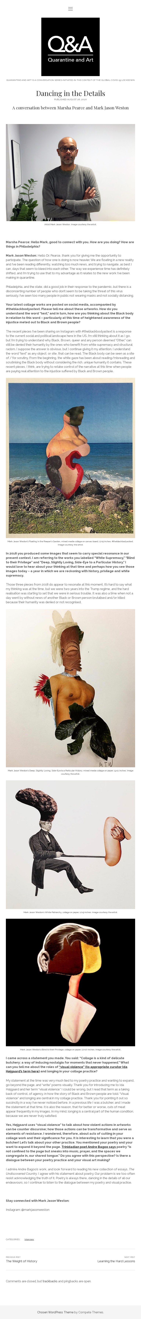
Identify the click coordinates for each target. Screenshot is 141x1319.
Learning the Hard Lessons (116, 1261)
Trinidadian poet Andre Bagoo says (89, 1147)
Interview (29, 1239)
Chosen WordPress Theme (55, 1312)
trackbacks (50, 1281)
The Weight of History (21, 1261)
